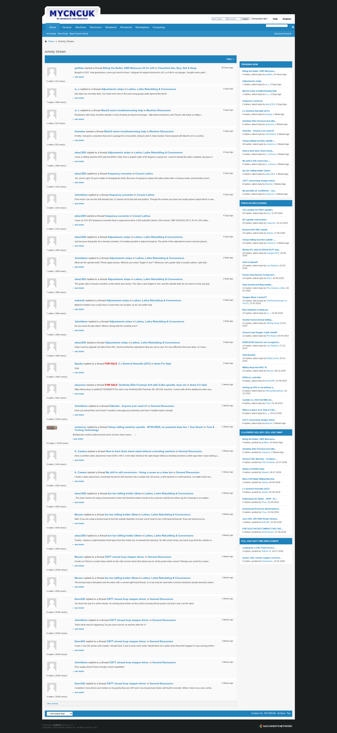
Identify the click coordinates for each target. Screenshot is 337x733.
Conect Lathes (144, 173)
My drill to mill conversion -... (256, 161)
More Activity (52, 704)
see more (79, 77)
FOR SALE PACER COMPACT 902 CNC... (262, 528)
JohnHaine (81, 194)
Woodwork (126, 27)
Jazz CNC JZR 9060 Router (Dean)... (260, 519)
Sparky (79, 363)
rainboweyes (268, 532)
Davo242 (80, 599)
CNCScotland (268, 462)
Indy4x (270, 233)
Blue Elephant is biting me (255, 310)
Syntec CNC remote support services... (262, 558)
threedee (80, 131)
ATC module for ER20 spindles (257, 210)
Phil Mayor (271, 336)
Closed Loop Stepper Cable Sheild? (259, 332)
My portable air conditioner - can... (259, 191)
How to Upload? (250, 262)
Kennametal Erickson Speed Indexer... (261, 509)
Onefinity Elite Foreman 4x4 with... (259, 121)
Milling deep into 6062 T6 (254, 367)
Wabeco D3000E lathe (253, 469)
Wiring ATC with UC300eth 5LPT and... (261, 250)
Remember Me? (260, 19)
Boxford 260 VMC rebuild (254, 230)
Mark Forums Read (79, 33)
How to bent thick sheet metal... (257, 151)
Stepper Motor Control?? (254, 297)
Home (52, 27)
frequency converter (120, 173)
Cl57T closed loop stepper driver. (124, 556)
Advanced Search (282, 33)
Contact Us (257, 713)
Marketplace (142, 27)
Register (287, 19)
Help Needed (248, 355)
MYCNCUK (270, 713)
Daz (268, 213)
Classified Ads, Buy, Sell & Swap (177, 68)
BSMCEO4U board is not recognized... (261, 342)
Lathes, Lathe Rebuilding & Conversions (151, 89)
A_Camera (81, 451)
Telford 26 (266, 551)
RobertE (265, 522)
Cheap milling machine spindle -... (259, 141)
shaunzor (80, 384)
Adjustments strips (112, 89)
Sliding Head (273, 323)
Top (288, 713)
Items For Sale (162, 363)
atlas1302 (80, 152)
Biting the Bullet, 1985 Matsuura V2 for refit (129, 68)
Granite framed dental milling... (257, 320)
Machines (80, 27)
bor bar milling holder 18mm (124, 493)
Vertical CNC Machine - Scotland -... (259, 459)
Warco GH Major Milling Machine (258, 479)
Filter (229, 59)
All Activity (51, 33)
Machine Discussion (158, 110)
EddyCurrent (273, 358)
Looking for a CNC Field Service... (259, 548)
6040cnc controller (251, 377)
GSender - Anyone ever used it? (128, 406)
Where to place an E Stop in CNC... (259, 410)
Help (275, 19)
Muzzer (79, 514)
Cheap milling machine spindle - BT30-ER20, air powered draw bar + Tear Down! (155, 427)
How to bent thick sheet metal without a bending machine (140, 451)
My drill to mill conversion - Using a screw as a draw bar (139, 472)
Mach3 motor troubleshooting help (122, 110)
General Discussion (162, 406)
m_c (77, 89)
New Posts (63, 33)
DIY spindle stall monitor (254, 220)
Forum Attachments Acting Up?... (259, 275)
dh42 (269, 278)
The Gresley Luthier (276, 288)
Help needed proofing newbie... (257, 285)
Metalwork (111, 27)
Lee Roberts (272, 265)
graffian (79, 68)
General (66, 27)
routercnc (80, 427)
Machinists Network (275, 726)
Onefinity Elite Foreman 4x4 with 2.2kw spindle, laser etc (153, 384)
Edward (265, 472)
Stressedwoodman (274, 391)
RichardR (270, 381)
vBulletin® (57, 725)
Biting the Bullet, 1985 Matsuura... (259, 71)
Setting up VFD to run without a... (258, 387)
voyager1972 (273, 253)
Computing (159, 27)
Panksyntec (267, 561)
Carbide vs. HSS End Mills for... (257, 400)
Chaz (267, 403)
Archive (281, 713)
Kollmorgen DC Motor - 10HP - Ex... (259, 499)
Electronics (96, 27)
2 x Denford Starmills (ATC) (134, 363)
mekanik (80, 300)
